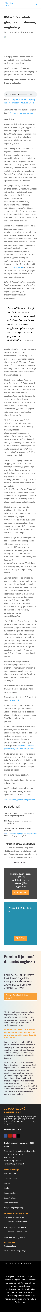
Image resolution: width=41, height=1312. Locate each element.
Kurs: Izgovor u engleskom (14, 1238)
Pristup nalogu (10, 1246)
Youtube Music (27, 102)
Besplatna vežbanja (11, 1203)
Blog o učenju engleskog (13, 1207)
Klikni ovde (20, 892)
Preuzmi (20, 938)
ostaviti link (14, 700)
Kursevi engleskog (11, 1193)
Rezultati (7, 1183)
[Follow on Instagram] (14, 1136)
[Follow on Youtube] (10, 1136)
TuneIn (7, 102)
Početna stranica (10, 1173)
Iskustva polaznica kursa (17, 1232)
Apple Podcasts (20, 99)
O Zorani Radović (11, 1178)
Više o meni (19, 862)
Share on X (28, 341)
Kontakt (7, 1267)
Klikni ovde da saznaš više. (21, 113)
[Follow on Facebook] (5, 1136)
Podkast (7, 1188)
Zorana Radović (13, 32)
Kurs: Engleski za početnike (15, 1227)
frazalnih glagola (15, 267)
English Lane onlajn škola (14, 1217)
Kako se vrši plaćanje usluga (15, 1251)
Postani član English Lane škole (17, 997)
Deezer (15, 102)
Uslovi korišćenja (10, 1263)
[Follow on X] (18, 1136)
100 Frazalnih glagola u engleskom (19, 799)
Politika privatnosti (24, 1263)
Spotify (32, 99)
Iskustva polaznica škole (17, 1221)
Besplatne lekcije (10, 1198)
